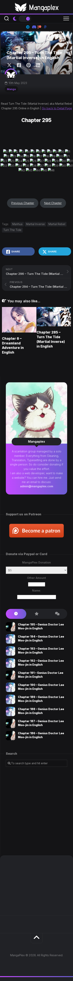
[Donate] (45, 27)
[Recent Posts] (16, 614)
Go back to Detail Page (57, 108)
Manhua (17, 224)
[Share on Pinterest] (28, 65)
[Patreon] (39, 27)
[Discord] (34, 27)
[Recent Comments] (57, 614)
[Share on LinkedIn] (38, 65)
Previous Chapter (22, 203)
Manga (11, 89)
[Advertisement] (36, 811)
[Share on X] (10, 65)
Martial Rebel (56, 224)
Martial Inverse (35, 224)
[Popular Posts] (36, 614)
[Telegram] (28, 27)
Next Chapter (53, 203)
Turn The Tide (12, 230)
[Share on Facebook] (19, 65)
